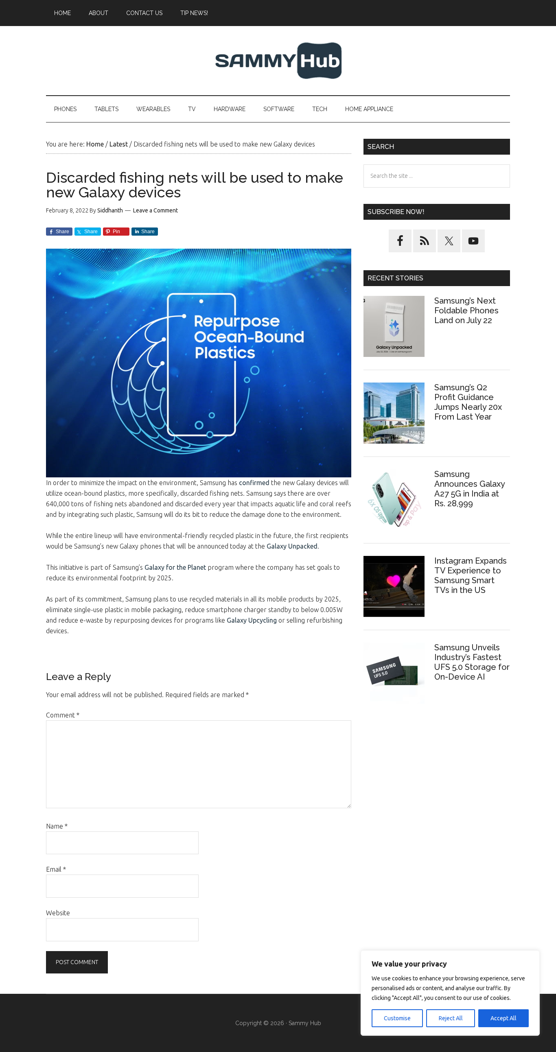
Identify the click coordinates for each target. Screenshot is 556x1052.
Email (56, 869)
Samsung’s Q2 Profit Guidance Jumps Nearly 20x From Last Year (468, 402)
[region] (450, 993)
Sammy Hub (278, 60)
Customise (397, 1018)
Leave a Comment (155, 210)
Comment (62, 715)
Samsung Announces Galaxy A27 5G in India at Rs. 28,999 (469, 488)
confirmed (254, 482)
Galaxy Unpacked (292, 546)
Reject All (451, 1018)
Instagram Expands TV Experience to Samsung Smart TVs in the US (470, 575)
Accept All (503, 1018)
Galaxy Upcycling (252, 620)
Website (58, 912)
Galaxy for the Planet (175, 567)
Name (57, 826)
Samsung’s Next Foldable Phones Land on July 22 (466, 310)
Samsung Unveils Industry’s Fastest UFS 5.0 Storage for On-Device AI (472, 662)
